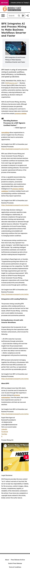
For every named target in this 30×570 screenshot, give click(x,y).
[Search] (19, 16)
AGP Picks (4, 2)
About (7, 560)
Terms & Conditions (15, 567)
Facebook (4, 431)
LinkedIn (4, 429)
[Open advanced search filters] (23, 16)
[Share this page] (27, 15)
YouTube (4, 434)
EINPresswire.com (11, 83)
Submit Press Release (15, 563)
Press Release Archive (18, 560)
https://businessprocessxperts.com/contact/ (15, 149)
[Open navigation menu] (3, 15)
